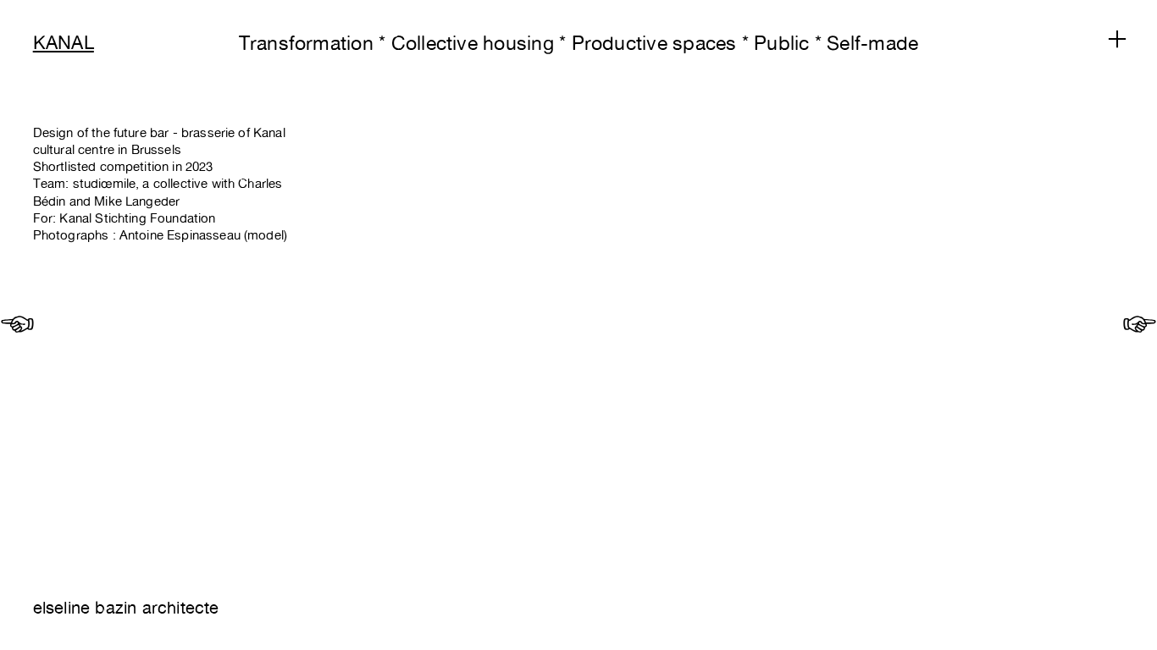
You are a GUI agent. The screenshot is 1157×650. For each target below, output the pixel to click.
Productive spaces (654, 42)
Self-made (872, 42)
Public (781, 42)
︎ (1117, 40)
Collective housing (472, 42)
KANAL (63, 42)
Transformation (306, 42)
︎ (17, 324)
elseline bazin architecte (126, 608)
